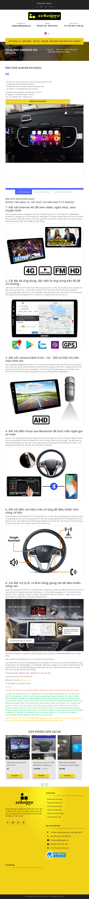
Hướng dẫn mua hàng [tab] (42, 192)
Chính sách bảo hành (54, 810)
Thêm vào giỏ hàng (38, 101)
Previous (9, 136)
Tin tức (36, 41)
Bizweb (61, 896)
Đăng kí (49, 3)
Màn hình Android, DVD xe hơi (66, 49)
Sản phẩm (13, 41)
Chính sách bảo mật (54, 817)
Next (79, 136)
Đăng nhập (41, 3)
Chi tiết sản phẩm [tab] (23, 192)
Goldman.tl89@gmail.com (21, 26)
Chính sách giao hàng (54, 806)
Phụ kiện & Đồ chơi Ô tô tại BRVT (65, 41)
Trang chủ (49, 49)
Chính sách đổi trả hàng (55, 813)
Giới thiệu (26, 41)
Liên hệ (44, 41)
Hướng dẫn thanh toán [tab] (63, 192)
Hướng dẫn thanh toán (54, 803)
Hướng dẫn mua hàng (54, 799)
